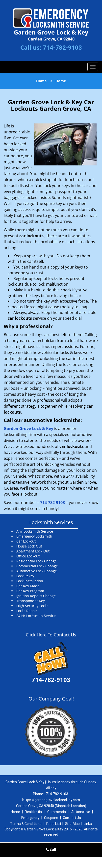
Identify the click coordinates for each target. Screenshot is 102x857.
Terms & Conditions (26, 824)
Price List (53, 824)
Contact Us (72, 818)
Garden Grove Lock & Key (28, 428)
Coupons (51, 818)
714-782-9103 (62, 47)
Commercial (57, 812)
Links (88, 824)
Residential (34, 812)
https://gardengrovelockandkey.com (51, 800)
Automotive (80, 812)
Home (41, 80)
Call (52, 849)
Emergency (30, 818)
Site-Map (72, 824)
